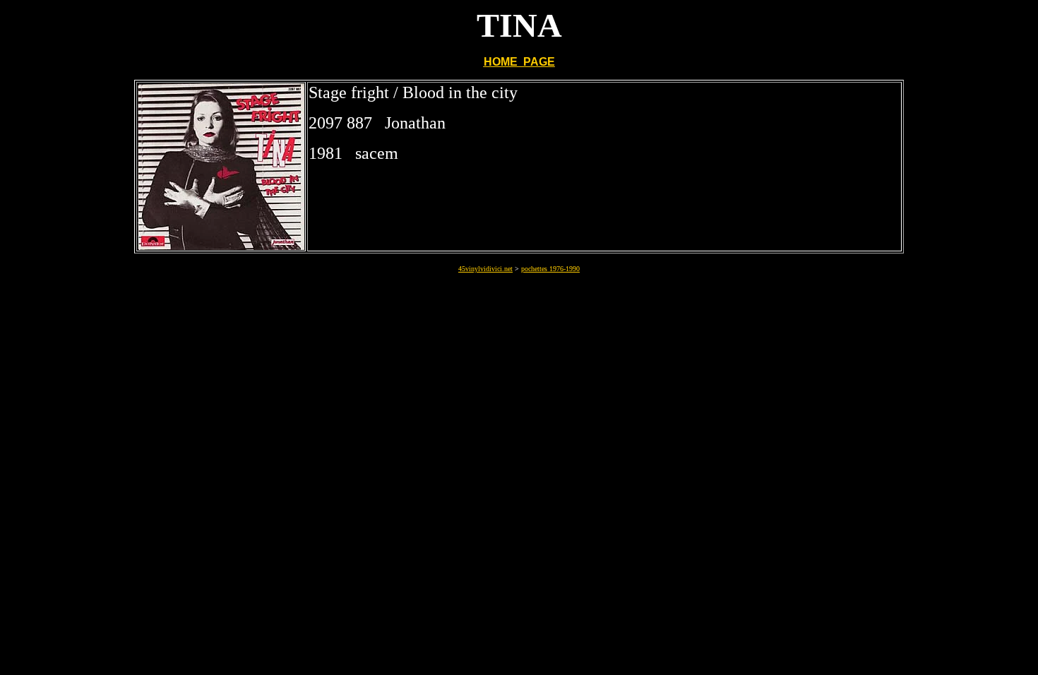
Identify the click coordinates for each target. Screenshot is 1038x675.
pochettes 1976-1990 (550, 269)
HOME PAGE (519, 62)
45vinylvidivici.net (485, 269)
